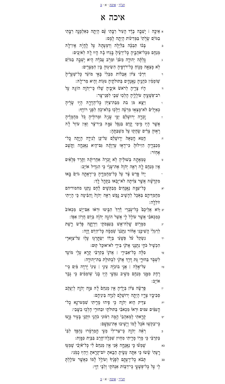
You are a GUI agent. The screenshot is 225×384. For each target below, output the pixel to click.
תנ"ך (122, 5)
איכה (113, 5)
